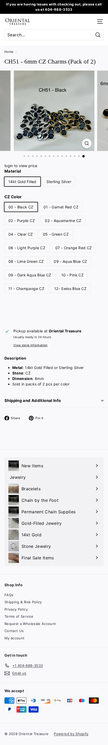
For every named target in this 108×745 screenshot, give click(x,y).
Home (8, 52)
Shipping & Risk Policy (23, 602)
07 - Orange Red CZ (73, 248)
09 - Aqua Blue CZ (70, 261)
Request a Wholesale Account (30, 624)
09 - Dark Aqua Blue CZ (29, 275)
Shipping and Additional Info (32, 400)
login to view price (20, 165)
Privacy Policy (16, 609)
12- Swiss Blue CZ (70, 288)
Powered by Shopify (71, 734)
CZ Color (13, 196)
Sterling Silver (58, 181)
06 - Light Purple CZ (26, 248)
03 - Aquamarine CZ (63, 220)
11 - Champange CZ (26, 288)
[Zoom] (87, 143)
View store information (30, 345)
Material (12, 171)
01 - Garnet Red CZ (61, 207)
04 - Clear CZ (20, 234)
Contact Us (14, 631)
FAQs (8, 595)
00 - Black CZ (21, 207)
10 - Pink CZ (72, 275)
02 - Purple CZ (21, 220)
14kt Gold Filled (22, 181)
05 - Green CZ (56, 234)
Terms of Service (19, 616)
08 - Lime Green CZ (26, 261)
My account (14, 638)
